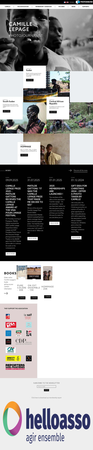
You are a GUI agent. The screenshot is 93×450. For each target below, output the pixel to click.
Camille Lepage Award (23, 17)
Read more (11, 254)
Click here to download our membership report (46, 398)
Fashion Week (63, 17)
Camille (7, 6)
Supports (85, 6)
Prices (59, 25)
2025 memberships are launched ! (57, 189)
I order (22, 298)
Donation (37, 12)
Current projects (22, 12)
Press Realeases (8, 22)
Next (89, 40)
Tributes (6, 20)
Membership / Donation (44, 6)
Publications (7, 15)
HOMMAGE (60, 22)
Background (7, 12)
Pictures (62, 6)
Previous (3, 40)
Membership (38, 10)
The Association (23, 6)
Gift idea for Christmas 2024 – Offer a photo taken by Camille (79, 192)
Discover (30, 80)
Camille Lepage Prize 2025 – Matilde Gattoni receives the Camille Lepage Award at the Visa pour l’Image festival (13, 200)
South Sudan (61, 15)
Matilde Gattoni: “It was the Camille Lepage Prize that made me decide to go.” (35, 195)
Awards (6, 17)
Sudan (59, 12)
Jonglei (61, 19)
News (73, 6)
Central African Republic (66, 10)
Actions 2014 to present (24, 15)
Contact (72, 2)
